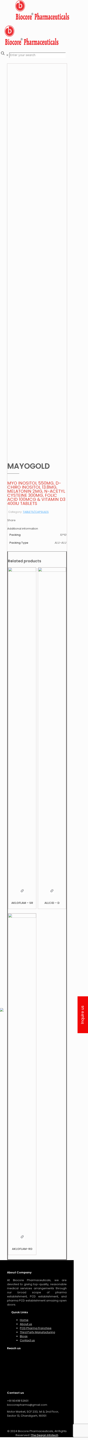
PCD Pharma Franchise (35, 1328)
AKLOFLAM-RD (22, 1249)
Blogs (24, 1336)
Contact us (27, 1340)
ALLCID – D (52, 903)
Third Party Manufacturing (37, 1332)
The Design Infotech (44, 1435)
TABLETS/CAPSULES (36, 512)
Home (24, 1320)
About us (26, 1324)
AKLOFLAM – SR (22, 903)
